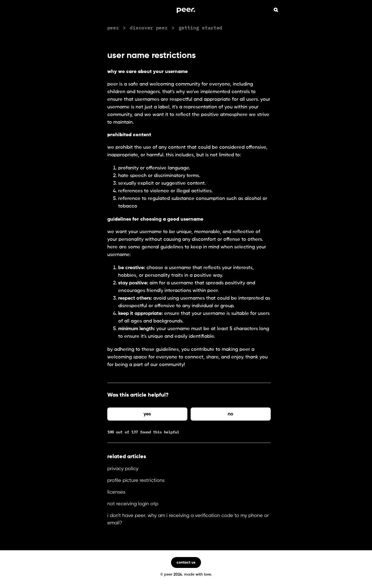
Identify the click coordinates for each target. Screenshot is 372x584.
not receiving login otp (132, 503)
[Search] (276, 10)
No (230, 414)
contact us (186, 562)
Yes (147, 414)
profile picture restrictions (135, 480)
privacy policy (122, 468)
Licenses (116, 492)
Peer (113, 27)
